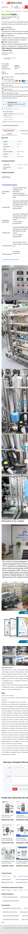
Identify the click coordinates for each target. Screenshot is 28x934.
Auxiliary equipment (6, 879)
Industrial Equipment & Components (13, 11)
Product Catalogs (23, 876)
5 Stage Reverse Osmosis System (11, 900)
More (3, 922)
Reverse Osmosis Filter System (10, 897)
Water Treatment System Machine (11, 915)
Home (3, 11)
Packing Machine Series (21, 882)
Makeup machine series (7, 882)
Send (15, 789)
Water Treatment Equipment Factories (12, 908)
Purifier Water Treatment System (10, 919)
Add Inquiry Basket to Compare (10, 125)
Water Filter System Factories (10, 912)
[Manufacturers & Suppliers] (14, 2)
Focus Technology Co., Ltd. (19, 927)
